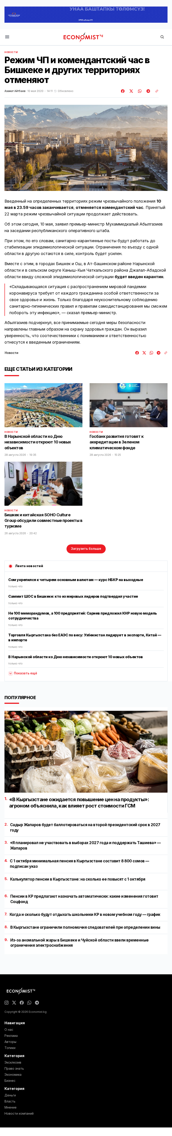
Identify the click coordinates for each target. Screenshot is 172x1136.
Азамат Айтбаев (15, 91)
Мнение (10, 1107)
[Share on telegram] (147, 91)
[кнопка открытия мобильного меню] (7, 37)
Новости (11, 52)
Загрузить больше (86, 548)
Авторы (10, 1042)
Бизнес (9, 1080)
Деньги (10, 1095)
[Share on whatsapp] (139, 91)
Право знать (14, 1068)
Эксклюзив (12, 1062)
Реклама (11, 1036)
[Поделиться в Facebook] (123, 91)
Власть (9, 1101)
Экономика (13, 1074)
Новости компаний (19, 1113)
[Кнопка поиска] (162, 37)
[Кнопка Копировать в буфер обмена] (155, 91)
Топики (9, 1048)
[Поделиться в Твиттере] (130, 91)
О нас (8, 1029)
